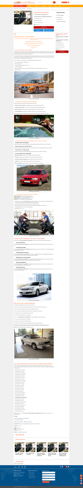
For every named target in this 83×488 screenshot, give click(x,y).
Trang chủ (30, 6)
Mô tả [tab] (15, 34)
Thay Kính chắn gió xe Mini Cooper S (19, 454)
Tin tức (55, 6)
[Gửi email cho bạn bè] (64, 467)
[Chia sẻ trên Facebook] (60, 467)
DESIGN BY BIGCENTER (25, 486)
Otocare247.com (22, 303)
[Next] (68, 451)
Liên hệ (60, 6)
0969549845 (37, 24)
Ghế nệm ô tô (50, 6)
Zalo (39, 30)
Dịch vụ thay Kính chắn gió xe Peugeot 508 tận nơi (41, 454)
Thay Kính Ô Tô (29, 8)
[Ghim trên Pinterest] (66, 467)
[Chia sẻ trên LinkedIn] (68, 467)
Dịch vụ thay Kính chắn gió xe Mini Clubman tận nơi (63, 454)
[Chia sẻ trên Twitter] (62, 467)
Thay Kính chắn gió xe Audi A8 (30, 454)
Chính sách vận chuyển (31, 473)
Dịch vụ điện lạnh (43, 6)
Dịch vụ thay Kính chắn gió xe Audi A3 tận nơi (52, 454)
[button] (68, 2)
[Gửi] (54, 2)
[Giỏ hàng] (81, 483)
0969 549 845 (22, 208)
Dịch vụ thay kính (36, 6)
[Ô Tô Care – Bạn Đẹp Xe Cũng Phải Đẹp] (17, 2)
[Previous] (14, 451)
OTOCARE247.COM (34, 364)
